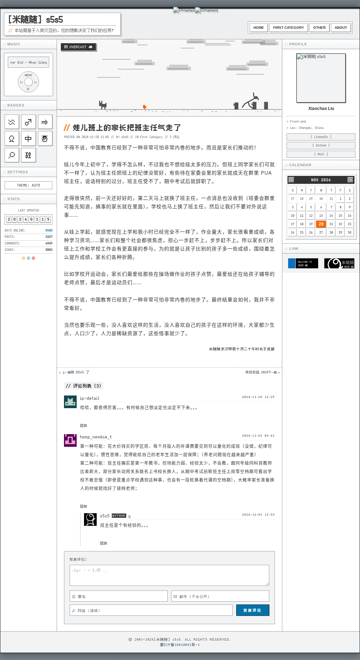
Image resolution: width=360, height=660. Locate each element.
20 (321, 224)
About (341, 28)
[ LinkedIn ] (321, 137)
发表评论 (253, 610)
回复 (83, 425)
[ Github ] (321, 145)
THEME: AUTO (28, 185)
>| (35, 82)
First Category (288, 28)
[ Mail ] (321, 154)
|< (21, 82)
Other (319, 28)
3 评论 (175, 136)
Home (258, 28)
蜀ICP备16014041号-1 (180, 644)
